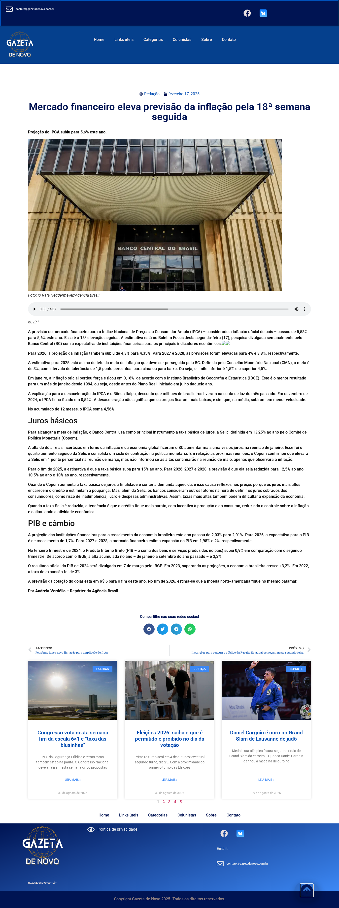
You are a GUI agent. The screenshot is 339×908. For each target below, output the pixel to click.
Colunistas (182, 39)
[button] (149, 629)
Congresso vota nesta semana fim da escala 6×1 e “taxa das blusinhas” (72, 739)
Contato (229, 39)
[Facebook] (247, 13)
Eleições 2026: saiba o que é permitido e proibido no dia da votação (169, 739)
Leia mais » (73, 780)
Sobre (206, 39)
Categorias (153, 39)
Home (99, 39)
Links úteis (124, 39)
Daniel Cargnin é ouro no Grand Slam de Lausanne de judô (266, 736)
